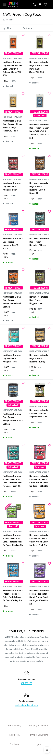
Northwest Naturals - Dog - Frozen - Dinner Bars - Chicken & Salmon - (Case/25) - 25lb (12, 69)
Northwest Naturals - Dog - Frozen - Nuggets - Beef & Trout (12, 243)
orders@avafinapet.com (26, 705)
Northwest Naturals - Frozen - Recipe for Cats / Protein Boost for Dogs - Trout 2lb (12, 481)
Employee (15, 744)
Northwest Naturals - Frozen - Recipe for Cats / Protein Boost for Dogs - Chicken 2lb (13, 540)
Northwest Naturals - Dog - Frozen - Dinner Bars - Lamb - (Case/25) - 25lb (39, 67)
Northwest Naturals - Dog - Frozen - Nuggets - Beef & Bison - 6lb (39, 188)
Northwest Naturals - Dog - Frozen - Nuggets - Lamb (39, 300)
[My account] (40, 4)
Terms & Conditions (38, 734)
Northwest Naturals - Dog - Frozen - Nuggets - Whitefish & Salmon (13, 419)
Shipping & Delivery (38, 725)
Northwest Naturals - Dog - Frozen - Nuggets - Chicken (39, 241)
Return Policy (14, 725)
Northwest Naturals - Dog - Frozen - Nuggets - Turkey (39, 358)
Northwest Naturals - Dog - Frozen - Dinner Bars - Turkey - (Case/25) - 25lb (12, 125)
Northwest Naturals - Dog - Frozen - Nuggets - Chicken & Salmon (12, 301)
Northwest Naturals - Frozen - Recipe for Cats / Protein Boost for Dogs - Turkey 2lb (12, 595)
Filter (9, 28)
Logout (38, 744)
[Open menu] (4, 5)
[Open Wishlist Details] (45, 4)
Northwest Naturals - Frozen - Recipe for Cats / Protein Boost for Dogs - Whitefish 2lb (39, 597)
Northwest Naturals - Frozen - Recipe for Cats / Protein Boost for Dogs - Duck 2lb (39, 540)
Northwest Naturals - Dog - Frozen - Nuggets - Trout (12, 358)
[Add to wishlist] (23, 35)
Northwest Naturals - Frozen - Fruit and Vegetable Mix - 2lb (39, 413)
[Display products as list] (49, 28)
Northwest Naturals (12, 58)
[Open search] (34, 4)
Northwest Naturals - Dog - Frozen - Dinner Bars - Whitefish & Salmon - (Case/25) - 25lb (39, 131)
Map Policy (14, 734)
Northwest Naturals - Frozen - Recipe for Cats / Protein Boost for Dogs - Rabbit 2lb (39, 481)
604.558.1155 (26, 683)
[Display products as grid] (44, 28)
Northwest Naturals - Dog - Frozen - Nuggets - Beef (12, 186)
